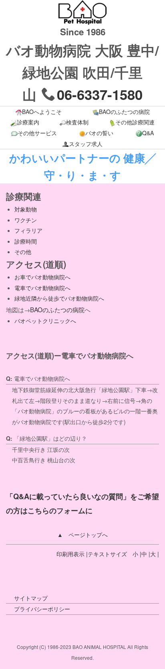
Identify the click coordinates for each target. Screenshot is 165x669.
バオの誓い (99, 133)
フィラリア (28, 230)
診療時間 (25, 241)
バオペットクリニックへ (45, 321)
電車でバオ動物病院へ (42, 288)
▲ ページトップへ (82, 535)
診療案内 (28, 122)
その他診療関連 (135, 122)
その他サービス (37, 133)
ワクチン (25, 220)
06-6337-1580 (100, 94)
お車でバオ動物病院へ (42, 277)
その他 (22, 252)
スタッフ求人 (86, 144)
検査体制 (77, 122)
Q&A (148, 133)
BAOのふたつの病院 (124, 112)
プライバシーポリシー (42, 609)
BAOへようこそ (42, 112)
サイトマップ (31, 598)
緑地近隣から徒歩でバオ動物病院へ (59, 298)
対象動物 (25, 209)
